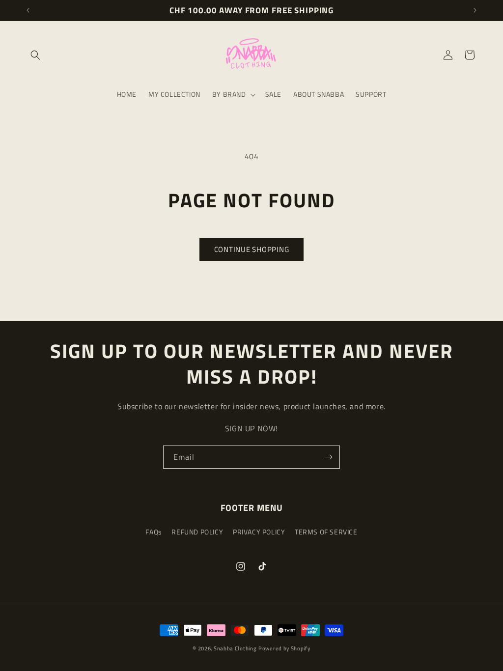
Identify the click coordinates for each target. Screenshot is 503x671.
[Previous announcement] (28, 10)
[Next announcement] (475, 10)
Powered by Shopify (284, 648)
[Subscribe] (328, 457)
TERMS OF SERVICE (326, 532)
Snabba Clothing (235, 648)
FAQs (153, 532)
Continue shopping (251, 249)
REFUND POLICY (197, 532)
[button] (35, 55)
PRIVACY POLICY (259, 532)
